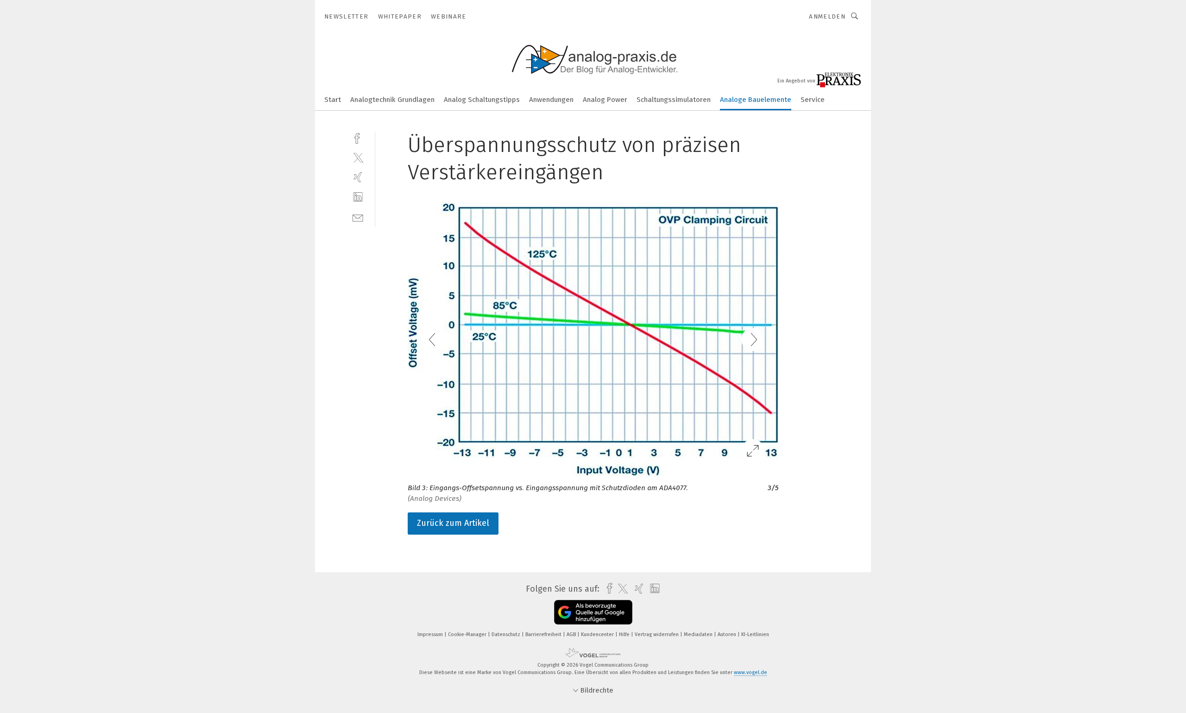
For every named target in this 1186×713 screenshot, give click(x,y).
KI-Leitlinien (755, 634)
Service (813, 99)
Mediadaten (699, 634)
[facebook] (358, 137)
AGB (572, 634)
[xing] (358, 177)
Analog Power (605, 99)
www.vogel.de (750, 672)
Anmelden (827, 16)
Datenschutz (507, 634)
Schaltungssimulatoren (674, 99)
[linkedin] (358, 197)
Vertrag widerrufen (657, 634)
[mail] (358, 217)
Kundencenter (598, 634)
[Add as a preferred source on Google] (593, 612)
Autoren (728, 634)
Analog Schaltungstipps (482, 99)
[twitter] (358, 157)
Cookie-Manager (468, 634)
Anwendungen (551, 99)
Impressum (430, 634)
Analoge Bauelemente (755, 99)
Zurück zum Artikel (453, 523)
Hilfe (625, 634)
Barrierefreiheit (544, 634)
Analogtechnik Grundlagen (392, 99)
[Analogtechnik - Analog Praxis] (332, 99)
